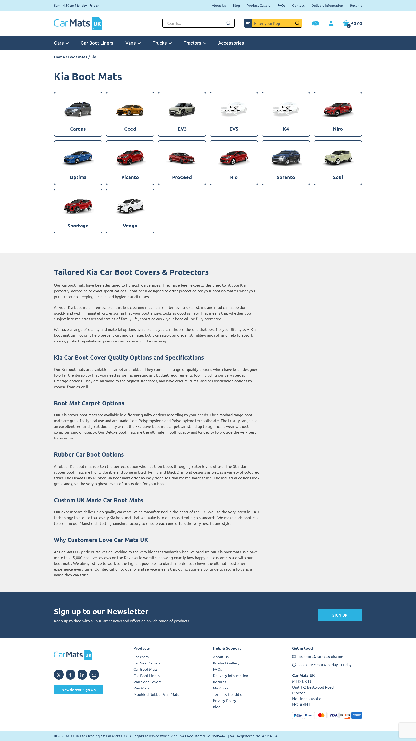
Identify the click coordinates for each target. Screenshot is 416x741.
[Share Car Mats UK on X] (59, 675)
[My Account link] (331, 23)
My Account (223, 687)
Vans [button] (130, 42)
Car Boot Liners (97, 42)
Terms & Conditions (229, 694)
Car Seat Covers (147, 662)
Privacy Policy (224, 700)
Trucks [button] (160, 42)
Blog (236, 5)
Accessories (231, 42)
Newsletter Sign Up (78, 689)
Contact (298, 5)
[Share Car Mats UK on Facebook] (70, 675)
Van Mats (141, 687)
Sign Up (339, 615)
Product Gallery (258, 5)
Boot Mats (77, 56)
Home (59, 56)
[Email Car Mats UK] (94, 675)
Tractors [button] (192, 42)
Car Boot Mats (145, 669)
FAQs (281, 5)
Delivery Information (327, 5)
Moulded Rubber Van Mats (156, 694)
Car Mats (141, 656)
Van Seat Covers (147, 681)
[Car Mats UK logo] (89, 654)
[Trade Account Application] (315, 23)
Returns (356, 5)
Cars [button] (59, 42)
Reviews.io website (140, 557)
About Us (219, 5)
